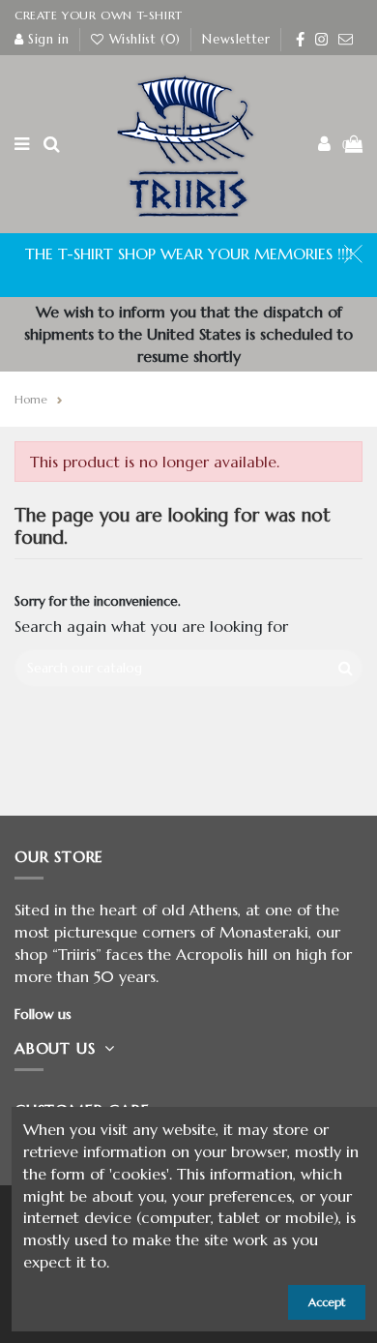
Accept (326, 1302)
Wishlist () (144, 39)
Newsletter (236, 39)
